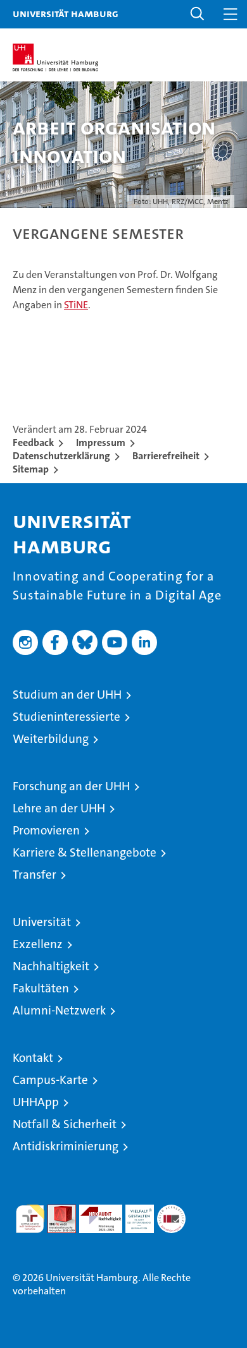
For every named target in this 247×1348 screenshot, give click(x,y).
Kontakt (33, 1058)
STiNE (76, 304)
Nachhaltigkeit (51, 966)
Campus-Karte (50, 1080)
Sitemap (31, 469)
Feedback (33, 442)
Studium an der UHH (67, 694)
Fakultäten (41, 988)
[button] (197, 14)
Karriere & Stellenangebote (84, 852)
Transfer (34, 874)
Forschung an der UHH (71, 786)
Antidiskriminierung (65, 1146)
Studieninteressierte (66, 717)
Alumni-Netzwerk (59, 1010)
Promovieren (46, 830)
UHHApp (36, 1102)
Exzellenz (38, 944)
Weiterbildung (51, 739)
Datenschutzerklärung (61, 455)
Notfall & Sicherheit (65, 1124)
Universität (42, 922)
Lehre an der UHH (59, 808)
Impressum (100, 442)
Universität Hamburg (65, 13)
